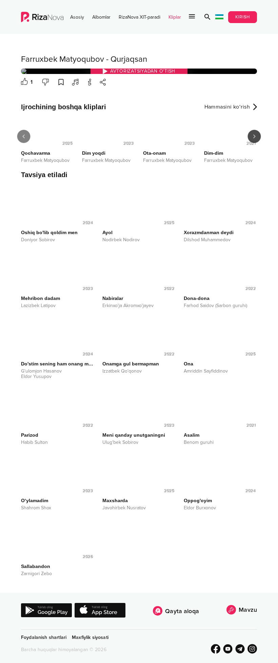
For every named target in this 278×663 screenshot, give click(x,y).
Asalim (191, 435)
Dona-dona (197, 298)
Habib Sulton (34, 442)
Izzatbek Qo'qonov (122, 371)
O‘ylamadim (34, 500)
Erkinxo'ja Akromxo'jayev (128, 305)
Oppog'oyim (198, 500)
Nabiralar (112, 298)
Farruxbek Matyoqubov (62, 59)
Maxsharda (115, 500)
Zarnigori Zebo (36, 573)
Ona (188, 363)
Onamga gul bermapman (130, 363)
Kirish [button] (242, 17)
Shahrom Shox (36, 508)
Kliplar (174, 17)
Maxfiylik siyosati (90, 637)
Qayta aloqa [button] (182, 611)
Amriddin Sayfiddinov (206, 371)
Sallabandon (35, 566)
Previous (24, 136)
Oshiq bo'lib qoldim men (49, 232)
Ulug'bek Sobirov (120, 442)
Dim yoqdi (93, 153)
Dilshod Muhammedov (207, 240)
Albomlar (101, 17)
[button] (207, 17)
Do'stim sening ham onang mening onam (57, 363)
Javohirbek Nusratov (124, 508)
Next (254, 136)
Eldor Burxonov (200, 508)
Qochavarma (35, 153)
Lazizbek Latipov (38, 305)
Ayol (107, 232)
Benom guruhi (199, 442)
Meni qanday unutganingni (133, 435)
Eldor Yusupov (36, 376)
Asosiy (77, 17)
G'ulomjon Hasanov (41, 371)
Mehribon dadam (40, 298)
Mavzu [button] (248, 609)
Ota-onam (154, 153)
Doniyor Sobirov (38, 240)
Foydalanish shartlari (43, 637)
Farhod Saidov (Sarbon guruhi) (215, 305)
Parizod (29, 435)
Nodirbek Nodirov (121, 240)
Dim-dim (213, 153)
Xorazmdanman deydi (209, 232)
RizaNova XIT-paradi (139, 17)
